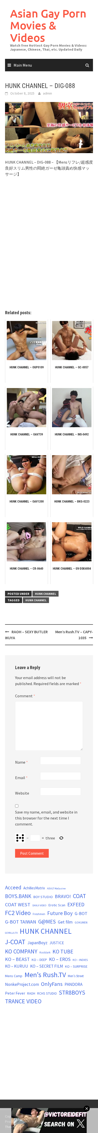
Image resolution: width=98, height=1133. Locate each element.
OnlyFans (52, 983)
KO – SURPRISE (76, 966)
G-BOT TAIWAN (20, 922)
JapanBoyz (37, 942)
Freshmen (39, 914)
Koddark (45, 952)
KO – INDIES (80, 960)
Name (21, 762)
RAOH (31, 993)
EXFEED (75, 904)
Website (22, 793)
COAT (79, 896)
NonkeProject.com (22, 984)
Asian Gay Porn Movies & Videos (48, 25)
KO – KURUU (16, 966)
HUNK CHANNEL (45, 594)
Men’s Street (76, 976)
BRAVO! (63, 896)
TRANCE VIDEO (23, 1001)
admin (47, 93)
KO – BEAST (17, 959)
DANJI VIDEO (39, 905)
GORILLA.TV (11, 932)
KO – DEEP (39, 959)
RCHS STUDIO (47, 993)
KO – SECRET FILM (46, 966)
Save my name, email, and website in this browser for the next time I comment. (46, 818)
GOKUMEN (81, 922)
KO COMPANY (21, 951)
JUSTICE (57, 942)
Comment (25, 695)
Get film (65, 922)
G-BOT (81, 913)
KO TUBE (63, 951)
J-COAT (15, 941)
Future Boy (60, 913)
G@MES (47, 921)
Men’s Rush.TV (45, 974)
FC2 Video (18, 913)
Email (21, 777)
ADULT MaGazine (56, 888)
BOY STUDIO (43, 897)
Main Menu (23, 65)
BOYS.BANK (18, 896)
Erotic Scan (56, 905)
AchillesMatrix (34, 888)
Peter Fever (15, 993)
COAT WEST (17, 904)
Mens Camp (13, 976)
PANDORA (73, 984)
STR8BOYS (72, 992)
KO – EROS (60, 959)
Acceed (13, 887)
